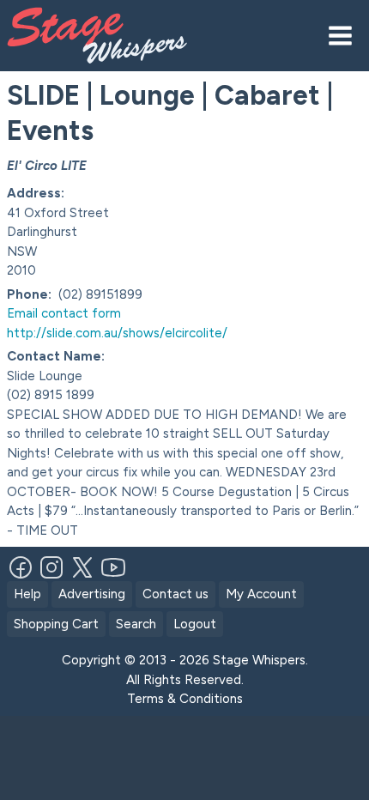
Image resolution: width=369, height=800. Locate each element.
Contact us (175, 594)
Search (136, 624)
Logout (194, 624)
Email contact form (64, 313)
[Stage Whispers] (119, 35)
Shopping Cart (56, 624)
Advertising (91, 594)
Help (27, 594)
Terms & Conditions (185, 698)
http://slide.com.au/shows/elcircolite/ (117, 333)
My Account (261, 594)
